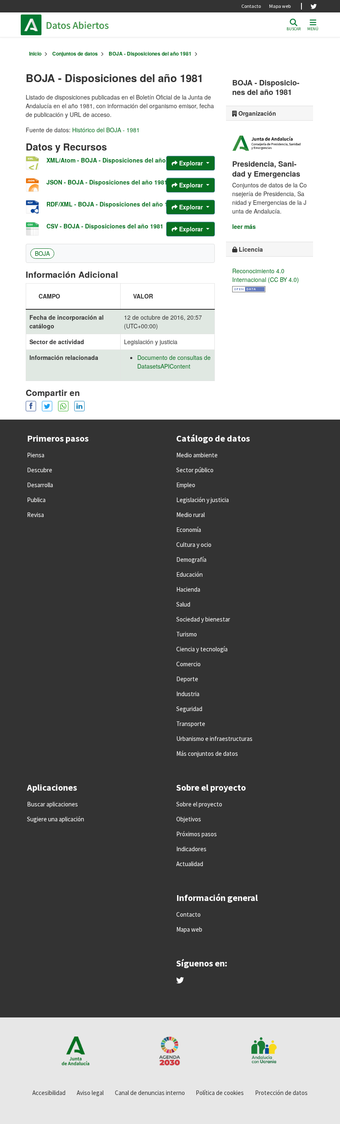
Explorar (190, 163)
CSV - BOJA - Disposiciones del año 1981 (104, 226)
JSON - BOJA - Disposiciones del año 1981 (107, 182)
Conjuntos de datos (75, 53)
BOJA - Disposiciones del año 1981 (150, 53)
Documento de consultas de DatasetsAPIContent (174, 361)
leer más (244, 226)
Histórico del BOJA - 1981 (106, 130)
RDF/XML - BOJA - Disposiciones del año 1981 (112, 204)
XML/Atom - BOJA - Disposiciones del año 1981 (113, 160)
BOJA (42, 253)
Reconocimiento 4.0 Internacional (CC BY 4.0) (265, 275)
